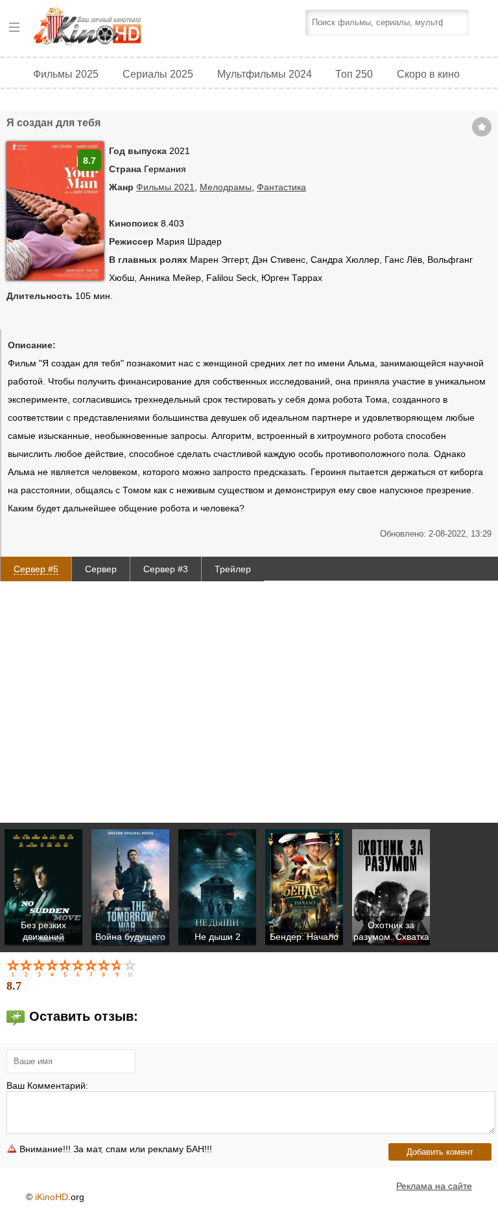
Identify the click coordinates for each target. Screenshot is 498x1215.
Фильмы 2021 (165, 187)
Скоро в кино (428, 74)
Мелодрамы (226, 187)
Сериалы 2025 (158, 74)
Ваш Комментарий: (47, 1085)
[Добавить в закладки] (482, 127)
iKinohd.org (105, 27)
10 (131, 968)
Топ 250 (354, 74)
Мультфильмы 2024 (264, 74)
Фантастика (281, 187)
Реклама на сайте (434, 1186)
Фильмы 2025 (66, 74)
